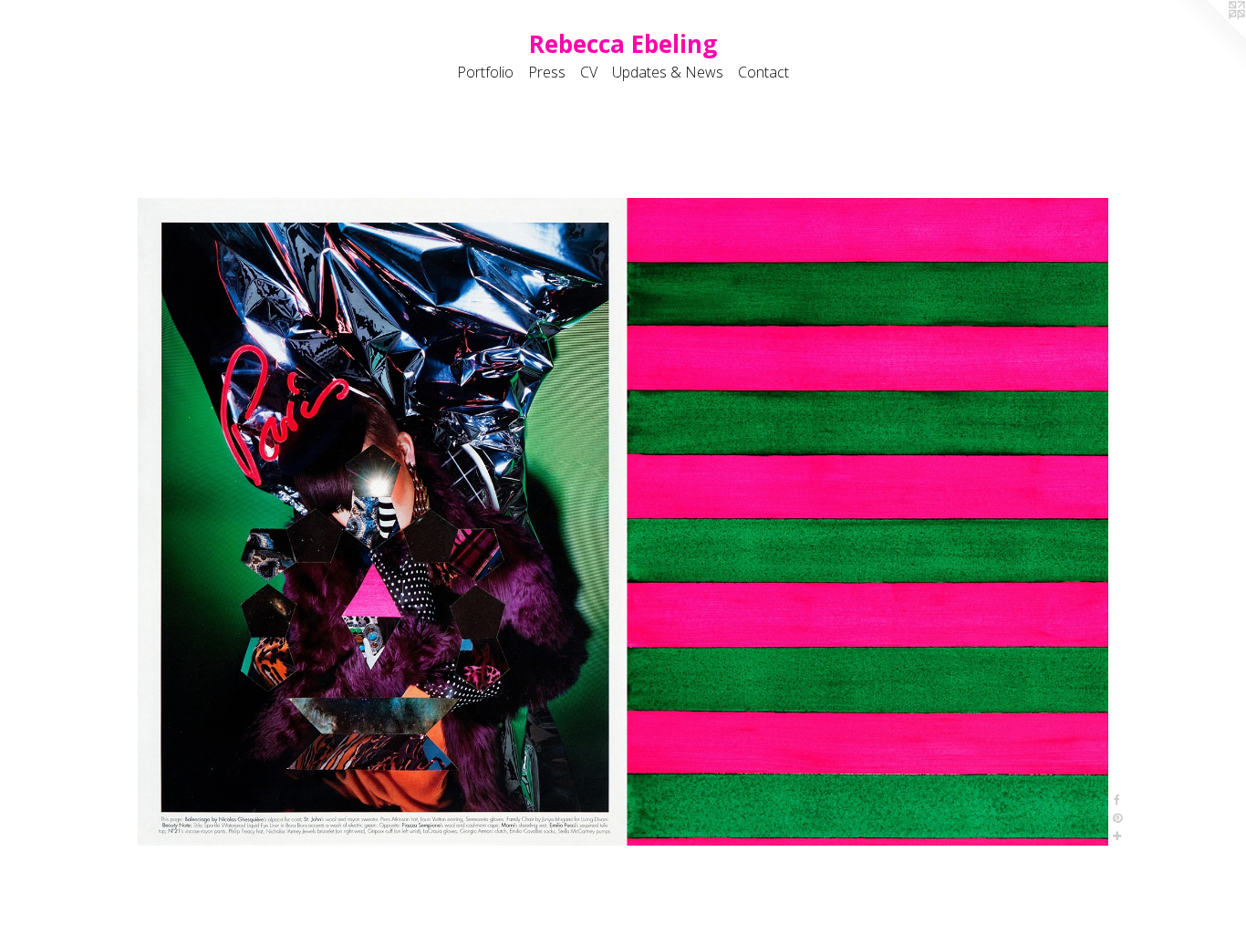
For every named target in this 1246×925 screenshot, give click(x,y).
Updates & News (667, 72)
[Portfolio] (623, 522)
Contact (763, 72)
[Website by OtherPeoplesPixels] (1209, 36)
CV (588, 72)
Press (547, 72)
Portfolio (485, 72)
